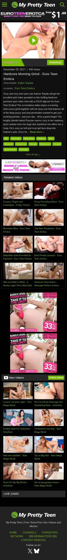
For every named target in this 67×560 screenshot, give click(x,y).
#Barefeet (41, 138)
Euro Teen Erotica (25, 88)
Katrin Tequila (25, 83)
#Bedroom (8, 144)
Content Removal (33, 540)
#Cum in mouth (10, 149)
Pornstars (50, 532)
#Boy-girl (33, 144)
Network (16, 536)
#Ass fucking (29, 138)
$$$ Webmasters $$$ (43, 536)
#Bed (51, 138)
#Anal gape (16, 138)
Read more (36, 132)
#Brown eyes (45, 144)
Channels (29, 532)
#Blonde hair (21, 144)
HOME (13, 532)
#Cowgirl (57, 144)
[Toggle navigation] (4, 4)
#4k (6, 138)
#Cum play (24, 149)
